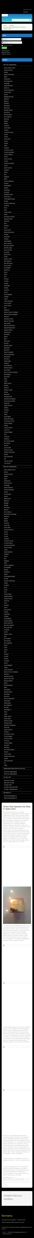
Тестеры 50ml (8, 785)
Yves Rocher (7, 463)
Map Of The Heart (9, 321)
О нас (4, 1232)
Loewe (6, 299)
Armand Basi (7, 92)
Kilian (5, 274)
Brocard (6, 509)
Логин (5, 39)
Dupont (6, 188)
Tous (5, 434)
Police (5, 379)
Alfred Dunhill (8, 483)
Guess (5, 228)
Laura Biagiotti (8, 294)
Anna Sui (6, 88)
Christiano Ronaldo (9, 545)
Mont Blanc (7, 689)
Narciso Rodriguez (9, 354)
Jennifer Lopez (8, 248)
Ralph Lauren (7, 383)
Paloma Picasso (8, 367)
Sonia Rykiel (7, 416)
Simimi (6, 412)
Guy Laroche (7, 230)
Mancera (6, 316)
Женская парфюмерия (9, 64)
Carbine (6, 130)
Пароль (6, 42)
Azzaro (6, 94)
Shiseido (6, 410)
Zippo (5, 765)
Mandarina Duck (8, 319)
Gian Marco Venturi (9, 216)
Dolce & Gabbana (9, 181)
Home (5, 25)
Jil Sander (6, 252)
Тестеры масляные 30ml (11, 787)
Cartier (6, 134)
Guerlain (6, 225)
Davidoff (6, 170)
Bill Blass (6, 103)
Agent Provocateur (9, 74)
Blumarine (7, 105)
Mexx (5, 339)
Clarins (6, 156)
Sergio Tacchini (8, 405)
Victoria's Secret (8, 450)
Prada (5, 381)
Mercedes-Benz (8, 685)
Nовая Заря (7, 361)
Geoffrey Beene (8, 596)
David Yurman (8, 168)
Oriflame (6, 363)
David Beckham (8, 552)
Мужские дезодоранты (10, 798)
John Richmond (8, 263)
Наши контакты (6, 1234)
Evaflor (6, 583)
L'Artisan (6, 279)
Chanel (6, 143)
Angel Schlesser (8, 85)
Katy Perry (7, 270)
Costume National (9, 163)
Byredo (6, 123)
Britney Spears (8, 114)
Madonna (6, 310)
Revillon (6, 385)
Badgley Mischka (8, 96)
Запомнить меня (7, 45)
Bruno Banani (8, 116)
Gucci (5, 223)
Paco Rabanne (8, 365)
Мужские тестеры (9, 782)
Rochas (6, 392)
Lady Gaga (7, 285)
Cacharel (6, 125)
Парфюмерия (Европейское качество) (14, 768)
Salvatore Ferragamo (10, 399)
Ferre (5, 210)
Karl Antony (7, 641)
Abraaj (6, 472)
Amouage (6, 83)
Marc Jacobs (7, 323)
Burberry (6, 119)
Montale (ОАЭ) (8, 345)
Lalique (6, 288)
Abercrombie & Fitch (9, 68)
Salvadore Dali (8, 396)
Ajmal (5, 76)
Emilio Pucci (7, 196)
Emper (6, 574)
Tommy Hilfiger (8, 432)
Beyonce (6, 101)
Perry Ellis (6, 376)
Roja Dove (6, 394)
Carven (6, 136)
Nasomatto (7, 356)
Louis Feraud (7, 303)
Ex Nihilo (6, 205)
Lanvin (6, 292)
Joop (5, 636)
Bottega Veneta (8, 110)
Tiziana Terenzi (8, 427)
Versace (6, 445)
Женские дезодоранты (10, 796)
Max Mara (7, 334)
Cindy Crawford (8, 154)
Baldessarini (7, 498)
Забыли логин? (6, 52)
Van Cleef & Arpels (9, 441)
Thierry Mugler (8, 423)
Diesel (5, 172)
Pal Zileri (6, 707)
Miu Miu (6, 343)
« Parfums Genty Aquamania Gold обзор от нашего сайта (16, 1179)
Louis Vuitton (7, 305)
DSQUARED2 (7, 185)
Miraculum (7, 341)
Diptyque (6, 176)
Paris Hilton (7, 370)
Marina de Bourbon (9, 325)
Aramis (6, 492)
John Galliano (7, 261)
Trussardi (6, 436)
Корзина (25, 12)
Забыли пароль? (6, 54)
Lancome (6, 290)
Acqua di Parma (8, 70)
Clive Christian (8, 159)
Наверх (5, 1185)
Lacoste (6, 283)
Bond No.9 (7, 108)
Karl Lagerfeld (8, 643)
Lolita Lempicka (8, 301)
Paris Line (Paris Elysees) (10, 372)
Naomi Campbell (8, 352)
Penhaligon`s (7, 374)
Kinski (5, 649)
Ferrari (6, 589)
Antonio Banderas (9, 90)
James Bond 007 (8, 623)
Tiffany (6, 425)
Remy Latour (7, 718)
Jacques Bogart (8, 621)
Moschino (6, 350)
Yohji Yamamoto (8, 456)
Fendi (5, 208)
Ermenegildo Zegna (9, 199)
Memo (6, 336)
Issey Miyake (7, 241)
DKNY (5, 179)
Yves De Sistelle (8, 461)
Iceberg (6, 239)
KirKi (5, 276)
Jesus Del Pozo (8, 250)
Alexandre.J (7, 79)
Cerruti (6, 141)
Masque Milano (8, 330)
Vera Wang (7, 443)
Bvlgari (6, 121)
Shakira (6, 407)
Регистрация (5, 51)
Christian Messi (8, 543)
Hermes (6, 234)
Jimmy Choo (7, 254)
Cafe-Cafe (6, 525)
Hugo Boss (7, 236)
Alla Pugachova (8, 81)
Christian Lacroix (8, 150)
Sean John (7, 403)
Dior (5, 174)
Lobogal (6, 296)
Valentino (6, 439)
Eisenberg (7, 190)
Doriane (6, 183)
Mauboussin (7, 332)
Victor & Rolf (7, 447)
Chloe (5, 145)
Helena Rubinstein (9, 232)
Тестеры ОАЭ (7, 777)
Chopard (6, 148)
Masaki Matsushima (9, 328)
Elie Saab (6, 192)
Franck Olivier (8, 212)
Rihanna (6, 387)
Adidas (6, 72)
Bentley (6, 505)
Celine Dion (7, 139)
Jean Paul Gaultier (9, 245)
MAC (5, 308)
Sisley (5, 414)
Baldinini (6, 99)
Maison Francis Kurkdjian (11, 312)
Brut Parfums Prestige (10, 514)
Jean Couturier (8, 243)
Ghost (5, 214)
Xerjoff (6, 454)
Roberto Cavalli (8, 390)
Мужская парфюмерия (9, 466)
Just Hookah (7, 268)
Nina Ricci (7, 359)
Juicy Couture (7, 265)
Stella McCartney (8, 419)
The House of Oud (9, 421)
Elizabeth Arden (8, 194)
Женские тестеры (9, 780)
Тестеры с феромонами (10, 789)
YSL (5, 459)
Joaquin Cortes (8, 259)
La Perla (6, 281)
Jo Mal (5, 256)
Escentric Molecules (9, 203)
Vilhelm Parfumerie (9, 452)
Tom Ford (6, 430)
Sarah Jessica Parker (9, 401)
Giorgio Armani (8, 219)
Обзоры (11, 25)
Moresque (7, 347)
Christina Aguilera (9, 152)
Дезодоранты (7, 792)
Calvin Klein (7, 128)
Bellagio (6, 503)
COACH (6, 161)
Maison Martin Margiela (10, 314)
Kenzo (5, 272)
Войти (4, 48)
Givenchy (6, 221)
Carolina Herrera (8, 132)
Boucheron (7, 112)
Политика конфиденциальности (17, 1232)
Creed (5, 165)
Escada (6, 201)
